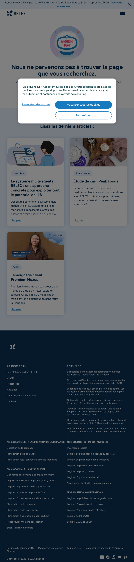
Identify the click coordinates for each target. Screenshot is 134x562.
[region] (67, 101)
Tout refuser (84, 115)
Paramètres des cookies (36, 104)
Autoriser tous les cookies (83, 104)
